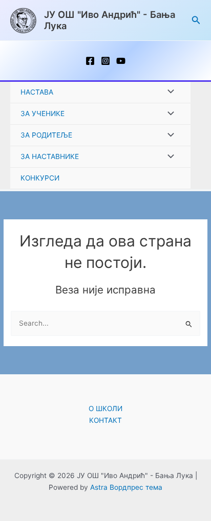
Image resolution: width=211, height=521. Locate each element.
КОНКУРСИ (39, 178)
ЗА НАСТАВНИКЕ (49, 156)
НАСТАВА (36, 92)
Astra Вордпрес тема (126, 487)
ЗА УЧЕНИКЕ (42, 113)
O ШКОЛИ (105, 408)
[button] (196, 20)
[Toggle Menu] (168, 92)
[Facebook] (90, 60)
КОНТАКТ (105, 420)
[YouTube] (120, 60)
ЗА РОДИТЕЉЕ (46, 135)
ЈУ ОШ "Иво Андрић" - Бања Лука (109, 20)
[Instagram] (105, 60)
